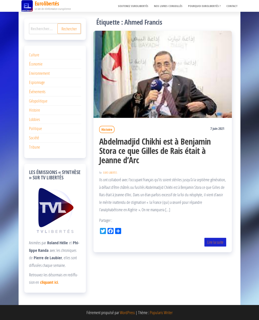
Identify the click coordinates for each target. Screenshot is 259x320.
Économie (35, 64)
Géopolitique (38, 101)
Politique (35, 128)
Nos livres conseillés (168, 6)
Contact (232, 6)
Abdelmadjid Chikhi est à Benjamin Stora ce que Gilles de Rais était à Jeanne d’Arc (155, 151)
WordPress (127, 312)
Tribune (34, 147)
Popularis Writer (161, 312)
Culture (34, 55)
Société (34, 137)
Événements (37, 91)
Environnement (39, 73)
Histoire (106, 129)
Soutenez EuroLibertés (133, 6)
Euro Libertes (110, 172)
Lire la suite (215, 242)
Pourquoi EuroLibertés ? (204, 6)
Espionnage (37, 82)
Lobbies (34, 119)
